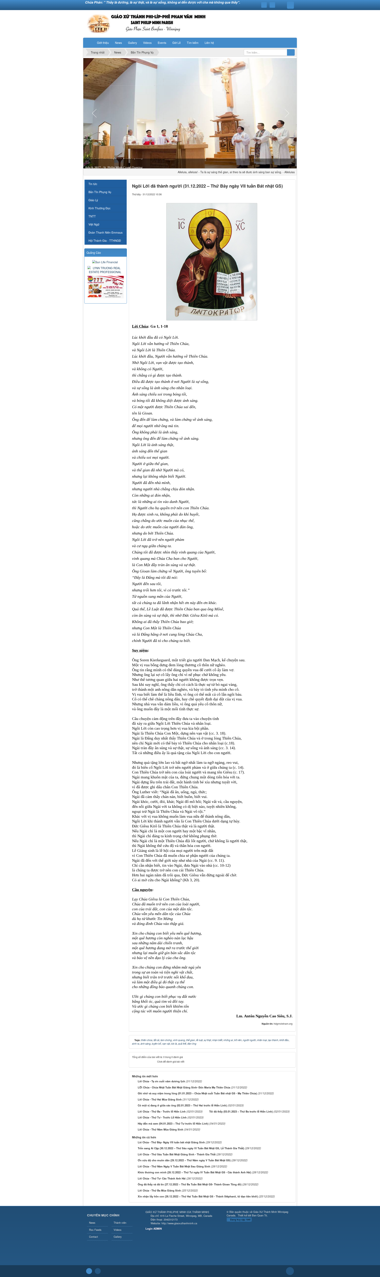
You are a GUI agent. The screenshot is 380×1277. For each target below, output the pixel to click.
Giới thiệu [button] (103, 43)
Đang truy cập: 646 (240, 1219)
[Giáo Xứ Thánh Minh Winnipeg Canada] (146, 23)
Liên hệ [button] (209, 43)
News (92, 1222)
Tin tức (92, 184)
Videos (118, 1230)
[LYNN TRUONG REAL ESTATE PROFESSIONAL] (105, 270)
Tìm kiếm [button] (193, 43)
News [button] (118, 43)
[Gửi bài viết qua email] (276, 194)
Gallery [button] (132, 43)
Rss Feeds (95, 1230)
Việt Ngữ (93, 224)
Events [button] (162, 43)
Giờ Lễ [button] (176, 43)
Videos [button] (147, 43)
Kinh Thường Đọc (99, 208)
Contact (93, 1236)
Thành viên (120, 1222)
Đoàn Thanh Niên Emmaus (105, 232)
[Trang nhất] (89, 43)
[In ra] (283, 194)
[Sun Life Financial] (105, 262)
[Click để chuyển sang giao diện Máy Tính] (98, 1271)
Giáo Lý (93, 200)
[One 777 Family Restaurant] (106, 287)
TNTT (92, 216)
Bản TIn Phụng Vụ (99, 192)
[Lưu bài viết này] (290, 194)
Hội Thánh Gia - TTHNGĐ (104, 240)
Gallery (118, 1236)
